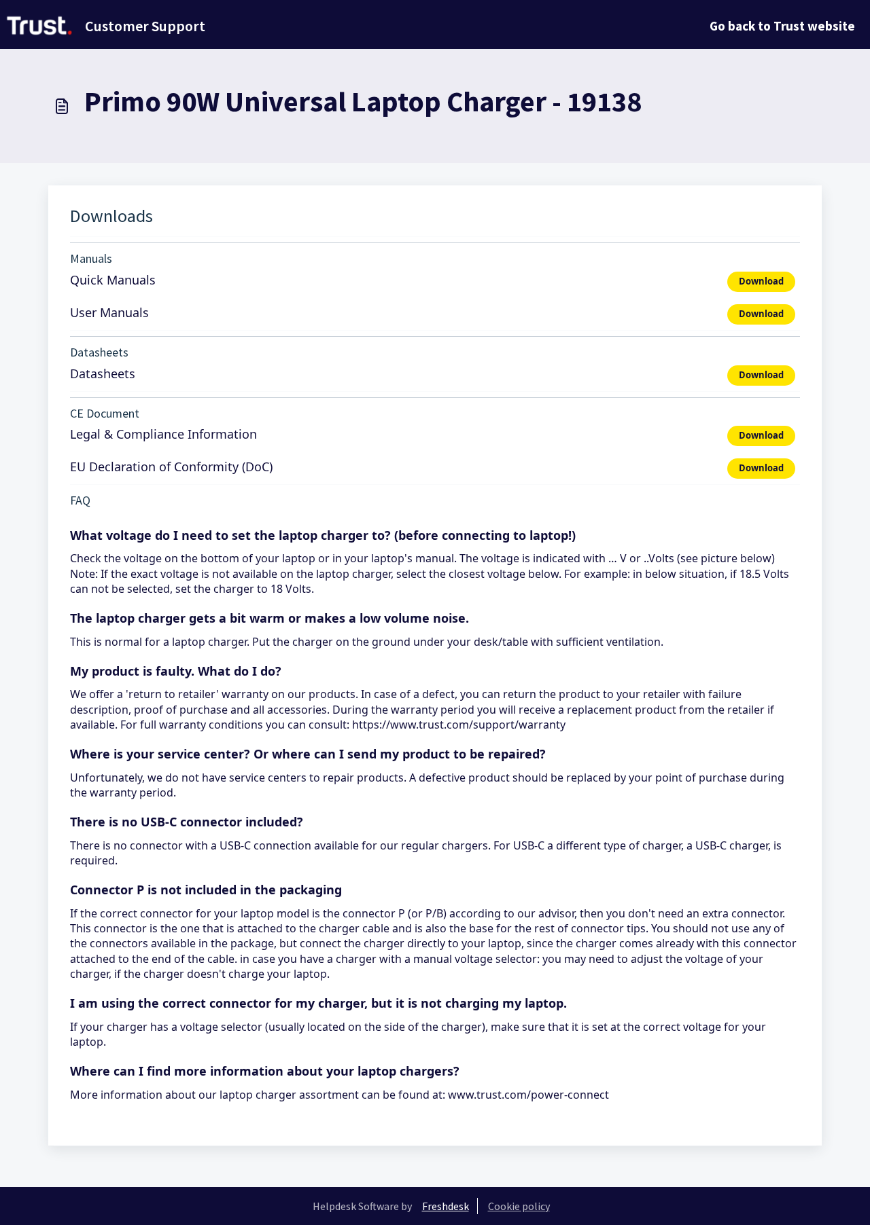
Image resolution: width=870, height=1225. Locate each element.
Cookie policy (519, 1206)
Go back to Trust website (782, 26)
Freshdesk (445, 1206)
